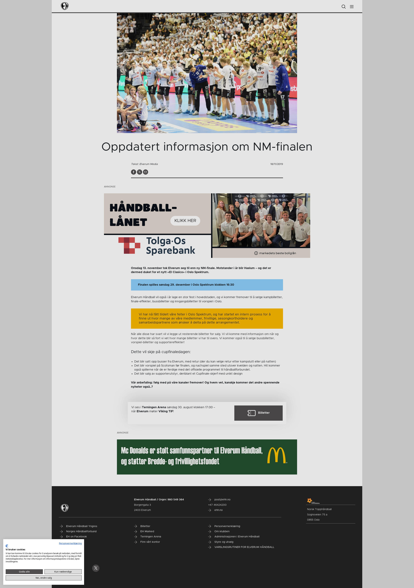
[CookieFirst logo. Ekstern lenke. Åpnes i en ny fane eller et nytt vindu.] (7, 546)
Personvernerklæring (70, 543)
